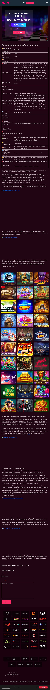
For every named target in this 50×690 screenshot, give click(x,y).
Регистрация (30, 2)
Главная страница (12, 672)
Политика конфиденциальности (12, 675)
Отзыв (3, 580)
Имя (3, 574)
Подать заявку (19, 32)
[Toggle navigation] (46, 3)
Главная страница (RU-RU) (12, 674)
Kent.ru (28, 434)
